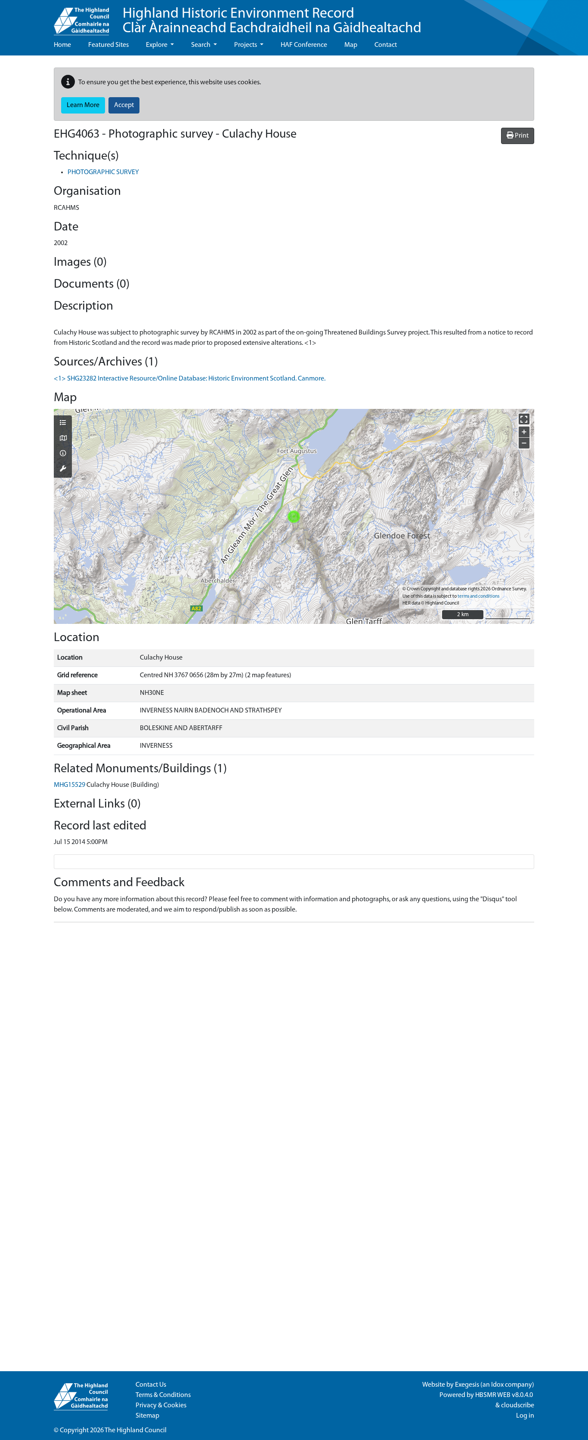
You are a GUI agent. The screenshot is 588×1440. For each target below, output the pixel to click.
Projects (246, 45)
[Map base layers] (62, 439)
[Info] (62, 454)
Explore (157, 45)
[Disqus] (294, 1036)
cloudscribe (517, 1405)
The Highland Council (136, 1430)
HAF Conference (304, 45)
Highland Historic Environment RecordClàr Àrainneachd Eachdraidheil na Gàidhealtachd (272, 21)
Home (62, 45)
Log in (525, 1415)
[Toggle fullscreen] (524, 419)
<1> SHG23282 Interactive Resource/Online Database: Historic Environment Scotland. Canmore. (189, 378)
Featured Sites (108, 45)
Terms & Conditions (163, 1395)
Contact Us (151, 1385)
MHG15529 (69, 785)
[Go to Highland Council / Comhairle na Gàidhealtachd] (81, 17)
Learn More (83, 105)
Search (201, 45)
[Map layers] (62, 423)
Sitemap (147, 1415)
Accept (124, 105)
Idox (497, 1385)
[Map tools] (62, 469)
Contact (385, 45)
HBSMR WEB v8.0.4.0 (504, 1395)
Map (350, 45)
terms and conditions (478, 596)
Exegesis (467, 1385)
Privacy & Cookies (161, 1405)
